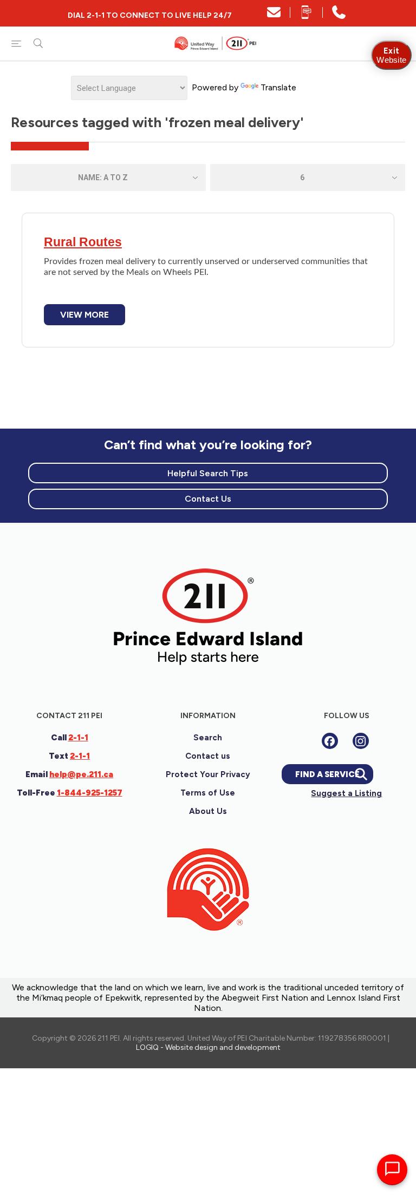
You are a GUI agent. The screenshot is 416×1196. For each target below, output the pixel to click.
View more (84, 315)
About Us (208, 811)
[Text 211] (306, 16)
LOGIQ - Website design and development (208, 1047)
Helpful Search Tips (207, 473)
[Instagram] (361, 741)
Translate (278, 87)
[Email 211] (274, 16)
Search (207, 737)
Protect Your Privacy (208, 774)
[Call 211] (339, 16)
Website (391, 55)
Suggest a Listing (346, 793)
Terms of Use (207, 793)
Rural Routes (83, 242)
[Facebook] (330, 741)
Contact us (207, 756)
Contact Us (208, 499)
